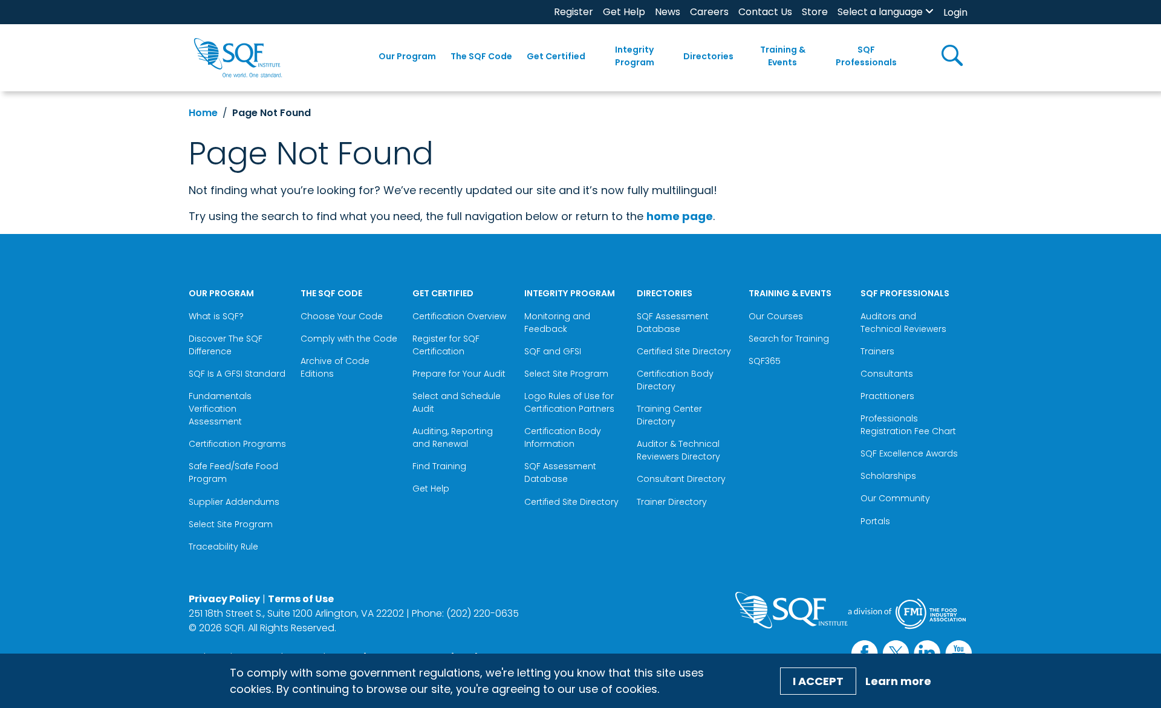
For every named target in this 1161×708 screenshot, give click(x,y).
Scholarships (888, 476)
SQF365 (765, 361)
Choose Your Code (342, 316)
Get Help (624, 12)
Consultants (886, 374)
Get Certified (556, 56)
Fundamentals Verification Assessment (220, 408)
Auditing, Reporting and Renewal (452, 437)
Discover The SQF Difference (225, 345)
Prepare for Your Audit (459, 374)
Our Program (407, 56)
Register (573, 12)
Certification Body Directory (675, 380)
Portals (875, 521)
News (667, 12)
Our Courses (776, 316)
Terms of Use (301, 599)
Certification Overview (459, 316)
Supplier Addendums (234, 502)
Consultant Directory (681, 479)
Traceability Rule (223, 547)
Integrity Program (634, 56)
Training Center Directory (669, 415)
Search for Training (789, 339)
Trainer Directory (672, 502)
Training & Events (782, 56)
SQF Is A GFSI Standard (237, 374)
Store (815, 12)
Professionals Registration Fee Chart (908, 424)
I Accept (818, 681)
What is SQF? (216, 316)
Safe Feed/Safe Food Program (233, 472)
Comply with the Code (349, 339)
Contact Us (765, 12)
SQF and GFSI (552, 351)
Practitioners (887, 396)
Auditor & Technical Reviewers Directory (680, 450)
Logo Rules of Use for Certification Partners (569, 402)
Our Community (895, 498)
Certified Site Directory (572, 502)
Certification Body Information (562, 437)
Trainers (877, 351)
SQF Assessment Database (560, 472)
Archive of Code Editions (335, 367)
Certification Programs (237, 444)
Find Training (439, 466)
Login (955, 12)
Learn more (898, 681)
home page (679, 216)
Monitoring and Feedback (557, 322)
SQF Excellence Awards (909, 453)
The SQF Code (481, 56)
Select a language (880, 12)
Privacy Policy (224, 599)
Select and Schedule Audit (456, 402)
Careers (709, 12)
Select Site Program (232, 524)
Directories (708, 56)
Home (203, 113)
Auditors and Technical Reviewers (903, 322)
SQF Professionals (866, 56)
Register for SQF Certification (446, 345)
